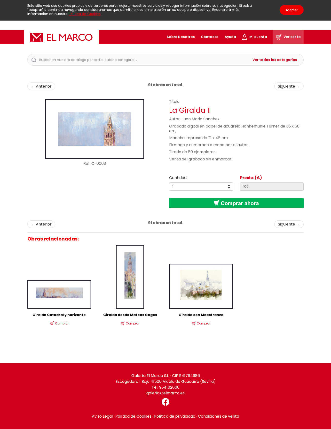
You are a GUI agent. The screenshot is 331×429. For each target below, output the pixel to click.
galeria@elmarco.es (165, 393)
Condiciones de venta (218, 416)
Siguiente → (289, 86)
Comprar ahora (239, 203)
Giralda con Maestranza (201, 314)
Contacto (210, 36)
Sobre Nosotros (181, 36)
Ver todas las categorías (274, 60)
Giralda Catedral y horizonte (59, 314)
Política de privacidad (174, 416)
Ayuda (230, 36)
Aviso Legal (102, 416)
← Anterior (41, 86)
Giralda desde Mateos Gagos (130, 314)
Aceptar (292, 10)
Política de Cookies (85, 13)
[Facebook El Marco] (165, 402)
